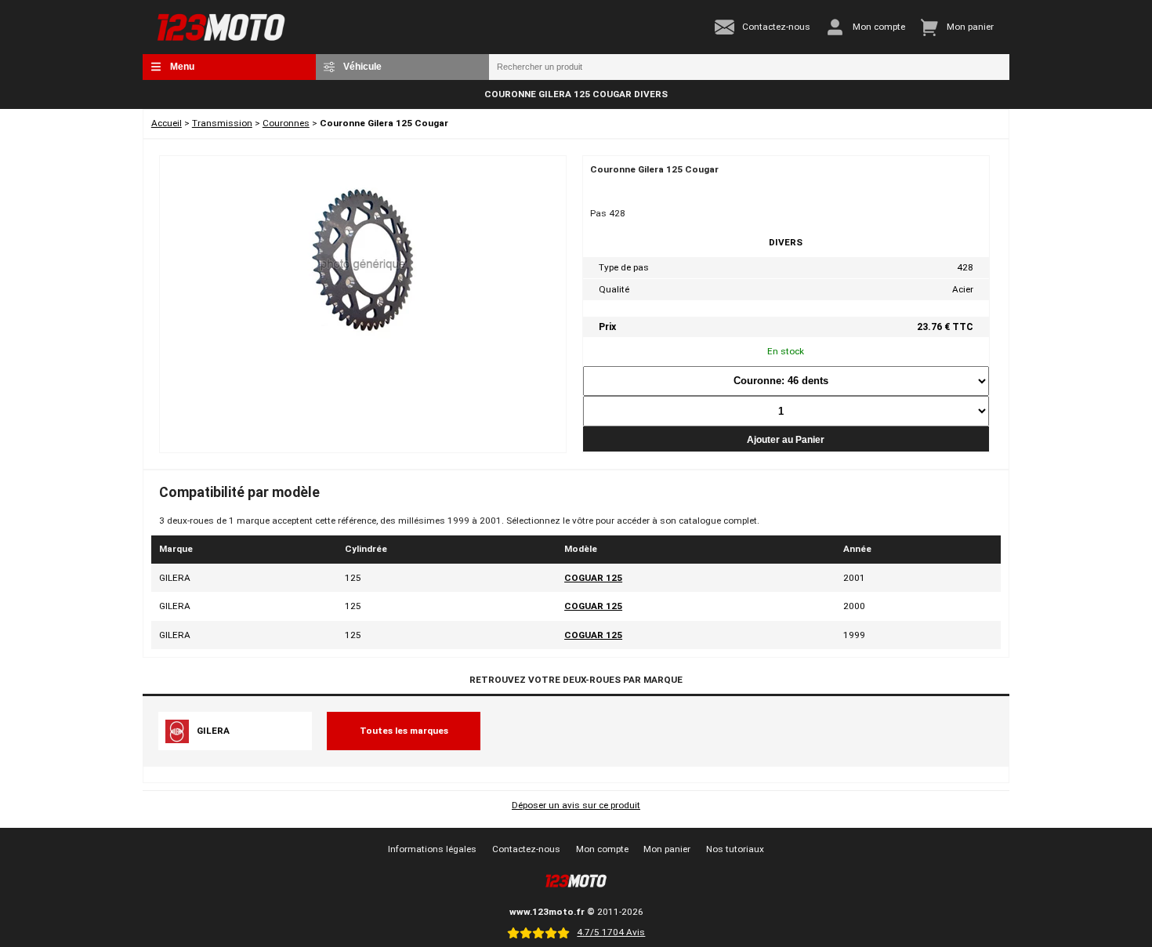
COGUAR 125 (593, 577)
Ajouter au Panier (785, 439)
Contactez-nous (526, 849)
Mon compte (602, 849)
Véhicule (362, 66)
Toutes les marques (404, 730)
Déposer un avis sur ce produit (576, 805)
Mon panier (666, 849)
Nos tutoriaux (735, 849)
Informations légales (432, 849)
